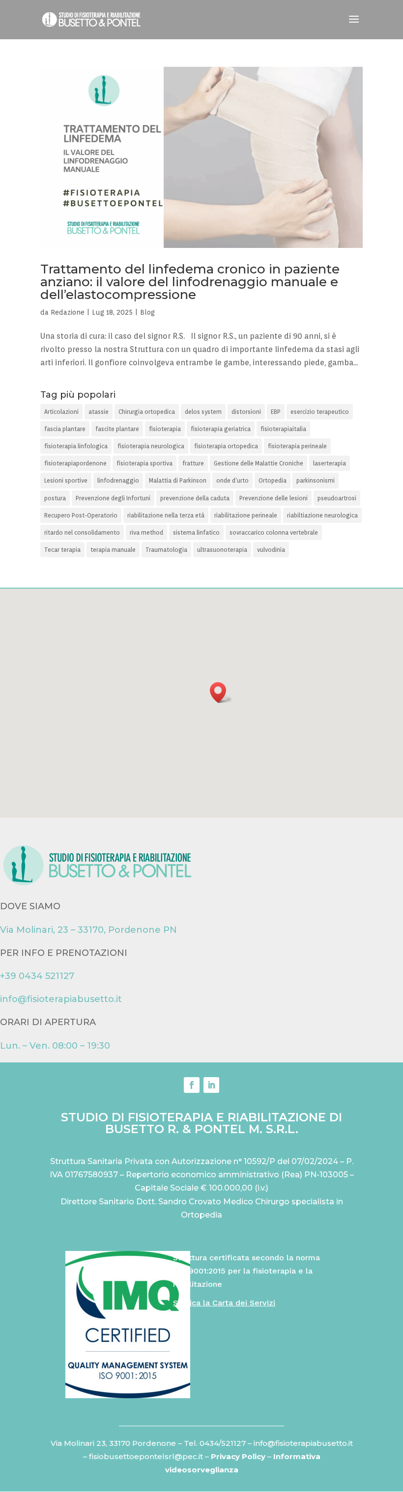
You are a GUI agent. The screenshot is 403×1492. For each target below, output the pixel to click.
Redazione (68, 312)
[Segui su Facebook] (192, 1085)
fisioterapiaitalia (283, 429)
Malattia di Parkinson (177, 480)
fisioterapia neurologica (150, 446)
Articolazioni (61, 411)
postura (55, 498)
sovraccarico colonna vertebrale (274, 532)
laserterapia (329, 463)
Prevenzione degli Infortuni (113, 498)
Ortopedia (273, 480)
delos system (203, 411)
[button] (221, 692)
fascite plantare (117, 429)
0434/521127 (223, 1443)
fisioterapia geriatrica (221, 429)
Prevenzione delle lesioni (273, 498)
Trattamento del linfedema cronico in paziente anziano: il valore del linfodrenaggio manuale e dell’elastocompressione (190, 281)
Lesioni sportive (65, 480)
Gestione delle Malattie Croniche (258, 463)
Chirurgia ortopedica (146, 411)
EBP (276, 411)
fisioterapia (165, 429)
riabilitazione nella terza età (165, 515)
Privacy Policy (239, 1456)
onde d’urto (232, 480)
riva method (146, 532)
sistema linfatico (196, 532)
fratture (193, 463)
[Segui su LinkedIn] (211, 1085)
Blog (147, 312)
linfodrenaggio (118, 480)
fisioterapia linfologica (76, 446)
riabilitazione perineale (245, 515)
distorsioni (246, 411)
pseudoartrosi (336, 498)
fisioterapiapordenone (75, 463)
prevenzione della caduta (195, 498)
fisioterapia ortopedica (226, 446)
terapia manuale (113, 549)
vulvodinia (271, 549)
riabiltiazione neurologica (322, 515)
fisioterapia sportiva (144, 463)
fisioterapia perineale (297, 446)
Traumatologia (166, 549)
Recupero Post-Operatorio (80, 515)
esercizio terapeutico (319, 411)
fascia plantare (65, 429)
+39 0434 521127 (37, 976)
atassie (98, 411)
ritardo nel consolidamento (82, 532)
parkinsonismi (315, 480)
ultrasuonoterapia (222, 549)
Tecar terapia (62, 549)
